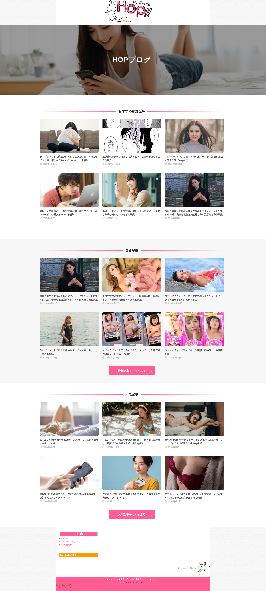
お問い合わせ (66, 545)
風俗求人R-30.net (67, 555)
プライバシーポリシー (70, 542)
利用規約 (64, 538)
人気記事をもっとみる (132, 514)
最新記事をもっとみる (132, 370)
